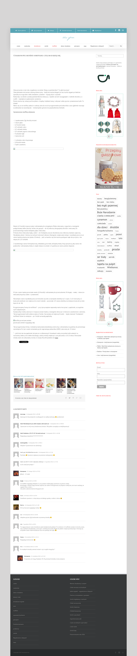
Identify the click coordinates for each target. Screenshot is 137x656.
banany (99, 199)
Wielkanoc (112, 267)
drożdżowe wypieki (18, 602)
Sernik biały (73, 631)
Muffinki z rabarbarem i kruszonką (27, 390)
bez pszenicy (102, 209)
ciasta (15, 584)
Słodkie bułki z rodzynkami (39, 389)
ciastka (119, 216)
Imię (98, 373)
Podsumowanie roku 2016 (77, 634)
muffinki (109, 246)
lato (120, 238)
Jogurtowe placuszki (75, 619)
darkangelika (24, 443)
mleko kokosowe (101, 246)
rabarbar (110, 253)
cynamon (102, 219)
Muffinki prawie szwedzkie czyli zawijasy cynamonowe (71, 391)
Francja (117, 231)
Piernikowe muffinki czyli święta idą (59, 390)
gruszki (99, 235)
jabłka (106, 235)
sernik (111, 257)
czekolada (101, 223)
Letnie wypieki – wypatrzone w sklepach (81, 591)
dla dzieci (102, 227)
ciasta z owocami (105, 215)
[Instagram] (119, 30)
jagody (111, 234)
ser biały (101, 256)
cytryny (111, 220)
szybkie (100, 260)
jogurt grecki (100, 238)
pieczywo (16, 620)
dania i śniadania (18, 593)
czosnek (110, 223)
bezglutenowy (110, 198)
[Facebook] (115, 30)
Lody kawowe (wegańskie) (111, 342)
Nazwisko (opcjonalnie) (104, 380)
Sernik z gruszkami (75, 615)
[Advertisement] (68, 14)
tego (56, 338)
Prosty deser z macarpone (110, 351)
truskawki (101, 267)
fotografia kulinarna (105, 230)
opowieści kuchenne (19, 615)
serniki (15, 633)
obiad (116, 245)
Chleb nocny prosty (75, 603)
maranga (22, 414)
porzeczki (106, 250)
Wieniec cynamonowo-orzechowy (18, 390)
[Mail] (123, 30)
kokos (107, 238)
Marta (22, 505)
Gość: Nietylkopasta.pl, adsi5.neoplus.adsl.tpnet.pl (34, 423)
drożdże (114, 227)
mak (103, 242)
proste (116, 249)
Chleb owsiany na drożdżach (78, 587)
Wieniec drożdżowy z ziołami (78, 584)
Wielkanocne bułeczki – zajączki (49, 390)
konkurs (113, 238)
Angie (21, 481)
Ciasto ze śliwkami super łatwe (78, 623)
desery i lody (16, 597)
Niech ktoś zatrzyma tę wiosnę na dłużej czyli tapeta (109, 337)
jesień (119, 234)
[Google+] (77, 398)
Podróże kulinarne (18, 624)
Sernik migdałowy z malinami (78, 599)
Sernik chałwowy (75, 607)
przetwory (16, 629)
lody (98, 242)
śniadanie (109, 271)
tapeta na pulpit (106, 263)
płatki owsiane (101, 253)
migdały (117, 242)
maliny (109, 242)
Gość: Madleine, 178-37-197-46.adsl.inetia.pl (32, 433)
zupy (14, 642)
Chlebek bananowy (75, 611)
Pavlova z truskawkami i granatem (79, 595)
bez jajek (100, 202)
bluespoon (23, 471)
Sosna (22, 537)
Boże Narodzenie (106, 212)
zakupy (100, 271)
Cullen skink (73, 627)
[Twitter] (69, 398)
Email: (99, 367)
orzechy (99, 250)
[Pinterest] (73, 398)
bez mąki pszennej (107, 205)
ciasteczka (16, 588)
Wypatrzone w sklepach (20, 638)
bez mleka (110, 202)
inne (14, 606)
